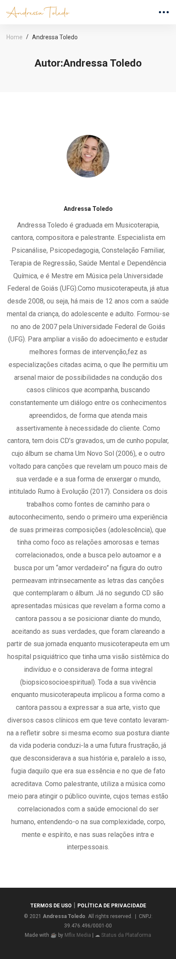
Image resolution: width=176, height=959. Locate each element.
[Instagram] (88, 189)
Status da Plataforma (126, 935)
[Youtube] (102, 189)
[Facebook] (74, 189)
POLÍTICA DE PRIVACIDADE (111, 906)
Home (14, 37)
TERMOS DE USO (51, 906)
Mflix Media (78, 935)
